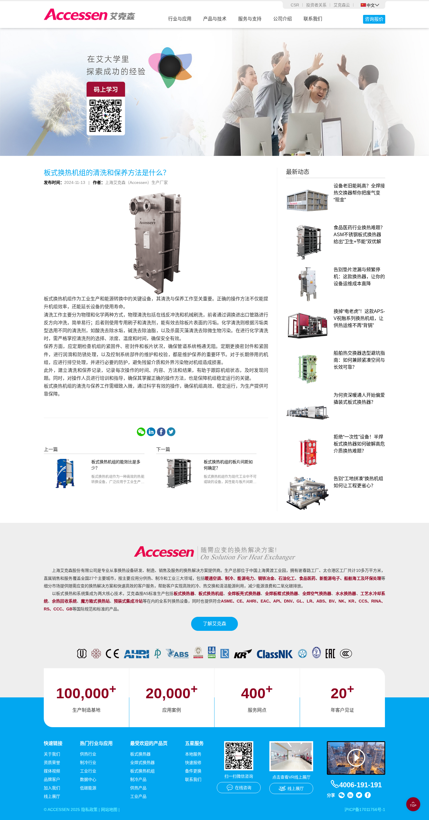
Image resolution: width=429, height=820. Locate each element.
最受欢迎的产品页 (149, 743)
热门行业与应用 (96, 743)
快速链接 (53, 743)
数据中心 (88, 779)
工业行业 (88, 771)
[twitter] (171, 432)
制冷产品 (138, 779)
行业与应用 (179, 18)
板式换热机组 (142, 771)
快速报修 (193, 762)
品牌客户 (52, 779)
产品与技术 (214, 18)
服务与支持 (249, 18)
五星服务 (194, 743)
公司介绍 (282, 18)
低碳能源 (88, 788)
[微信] (141, 432)
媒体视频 (52, 771)
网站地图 (109, 809)
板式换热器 (140, 754)
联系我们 (313, 18)
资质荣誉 (52, 762)
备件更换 (193, 771)
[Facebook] (161, 432)
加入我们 (52, 788)
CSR (295, 5)
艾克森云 (342, 5)
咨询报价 (374, 19)
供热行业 (88, 754)
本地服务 (193, 754)
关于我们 (52, 754)
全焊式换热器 (142, 762)
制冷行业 (88, 762)
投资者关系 (316, 5)
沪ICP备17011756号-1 (364, 809)
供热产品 (138, 788)
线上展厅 (52, 796)
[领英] (151, 432)
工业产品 (138, 796)
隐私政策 (89, 809)
